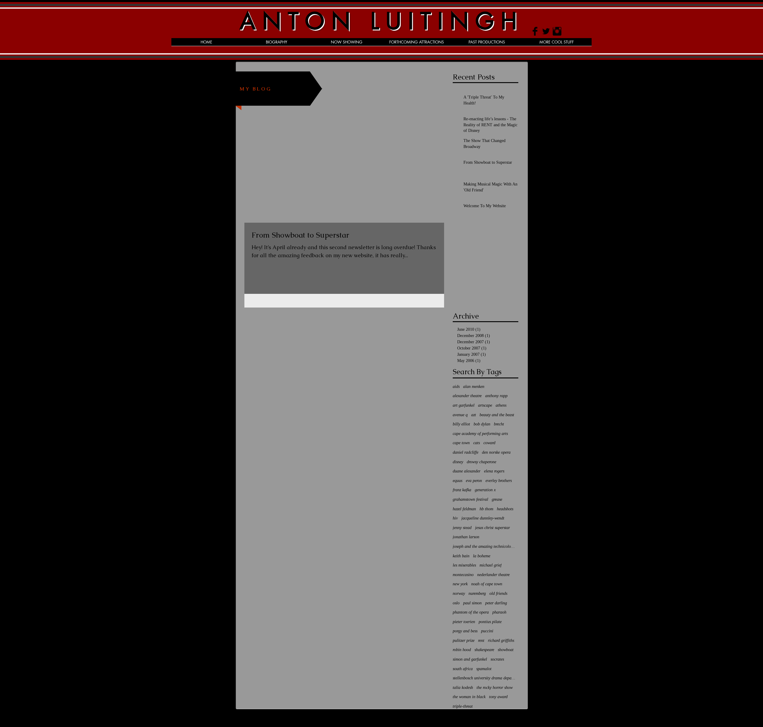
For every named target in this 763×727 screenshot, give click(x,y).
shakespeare (484, 650)
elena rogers (494, 471)
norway (459, 593)
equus (457, 480)
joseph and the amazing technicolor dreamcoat (484, 546)
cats (476, 443)
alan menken (473, 386)
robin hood (462, 650)
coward (489, 443)
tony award (498, 697)
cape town (461, 443)
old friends (498, 593)
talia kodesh (463, 687)
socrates (497, 659)
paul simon (472, 603)
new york (460, 584)
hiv (455, 518)
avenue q (460, 415)
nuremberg (477, 593)
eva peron (474, 480)
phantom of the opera (471, 612)
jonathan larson (466, 537)
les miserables (464, 565)
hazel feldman (464, 509)
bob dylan (482, 424)
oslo (456, 603)
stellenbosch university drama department (484, 678)
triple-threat (463, 706)
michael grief (491, 565)
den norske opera (496, 452)
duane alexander (466, 471)
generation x (485, 490)
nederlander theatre (493, 574)
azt (473, 415)
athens (501, 405)
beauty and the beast (497, 415)
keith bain (461, 556)
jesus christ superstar (492, 527)
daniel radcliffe (465, 452)
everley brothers (499, 480)
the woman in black (469, 697)
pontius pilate (490, 622)
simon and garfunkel (470, 659)
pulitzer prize (463, 640)
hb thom (486, 509)
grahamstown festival (470, 499)
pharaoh (499, 612)
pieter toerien (464, 622)
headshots (505, 509)
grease (497, 499)
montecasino (463, 574)
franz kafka (462, 490)
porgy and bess (465, 631)
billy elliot (461, 424)
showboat (506, 650)
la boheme (481, 556)
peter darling (496, 603)
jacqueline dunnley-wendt (482, 518)
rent (481, 640)
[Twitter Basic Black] (546, 31)
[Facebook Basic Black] (535, 31)
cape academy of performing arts (480, 433)
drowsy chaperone (481, 462)
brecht (499, 424)
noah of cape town (486, 584)
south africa (463, 669)
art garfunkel (463, 405)
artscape (485, 405)
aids (456, 386)
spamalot (483, 669)
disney (458, 462)
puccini (487, 631)
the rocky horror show (495, 687)
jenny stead (462, 527)
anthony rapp (496, 396)
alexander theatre (467, 396)
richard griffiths (501, 640)
